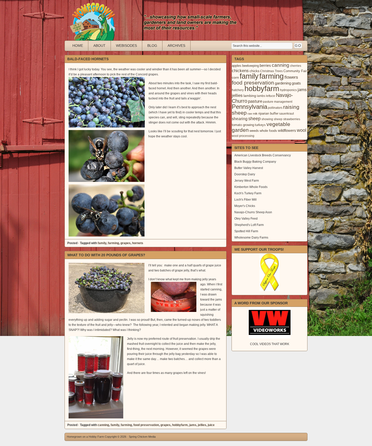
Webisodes (126, 46)
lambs (261, 96)
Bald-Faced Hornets (88, 59)
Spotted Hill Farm (246, 231)
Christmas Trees (271, 71)
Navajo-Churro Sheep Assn (253, 212)
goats (296, 83)
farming (113, 243)
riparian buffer (268, 113)
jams (192, 425)
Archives (176, 46)
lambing (249, 96)
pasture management (277, 101)
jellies (202, 425)
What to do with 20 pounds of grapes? (106, 255)
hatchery (238, 90)
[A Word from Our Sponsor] (269, 322)
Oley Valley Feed (246, 218)
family (102, 243)
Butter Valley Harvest (248, 168)
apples (236, 66)
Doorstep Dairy (244, 174)
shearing (239, 118)
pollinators (275, 108)
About (99, 46)
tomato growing (243, 125)
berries (265, 65)
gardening (283, 83)
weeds (254, 131)
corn (235, 77)
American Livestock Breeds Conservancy (262, 155)
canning (103, 425)
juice (211, 425)
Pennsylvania (249, 106)
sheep (254, 118)
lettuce (270, 96)
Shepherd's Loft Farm (249, 225)
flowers (291, 77)
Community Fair (295, 71)
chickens (240, 70)
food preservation (146, 425)
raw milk (252, 113)
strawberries (291, 119)
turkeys (260, 125)
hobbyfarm (180, 425)
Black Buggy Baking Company (255, 161)
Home (77, 46)
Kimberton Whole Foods (250, 187)
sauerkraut (286, 113)
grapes (125, 243)
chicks (254, 71)
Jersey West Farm (246, 180)
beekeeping (250, 66)
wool (301, 130)
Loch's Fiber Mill (245, 199)
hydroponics (288, 90)
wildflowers (287, 131)
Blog (152, 46)
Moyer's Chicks (244, 206)
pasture (255, 101)
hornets (137, 243)
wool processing (243, 136)
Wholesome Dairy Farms (251, 237)
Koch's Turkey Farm (247, 193)
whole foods (268, 131)
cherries (295, 66)
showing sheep (271, 119)
